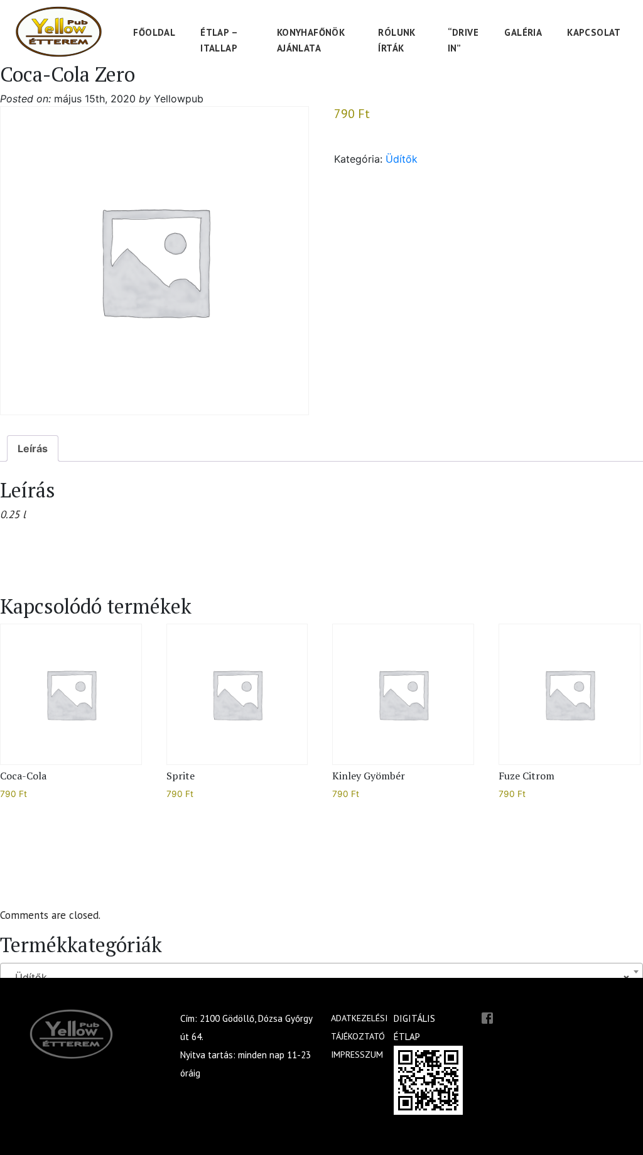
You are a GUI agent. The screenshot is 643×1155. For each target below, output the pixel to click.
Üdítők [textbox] (318, 977)
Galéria (523, 32)
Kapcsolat (594, 32)
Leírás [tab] (33, 448)
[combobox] (321, 971)
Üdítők (402, 159)
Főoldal (154, 32)
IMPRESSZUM (357, 1054)
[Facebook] (487, 1017)
